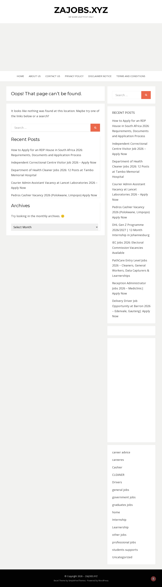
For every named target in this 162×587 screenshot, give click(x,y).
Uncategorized (122, 557)
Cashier (117, 467)
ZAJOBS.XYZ (81, 10)
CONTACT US (52, 76)
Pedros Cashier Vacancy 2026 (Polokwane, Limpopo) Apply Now (54, 195)
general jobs (120, 490)
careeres (118, 460)
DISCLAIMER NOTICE (100, 76)
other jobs (119, 535)
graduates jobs (122, 505)
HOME (20, 76)
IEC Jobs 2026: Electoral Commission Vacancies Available (127, 248)
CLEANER (118, 475)
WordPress (103, 580)
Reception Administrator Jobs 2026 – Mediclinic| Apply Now (129, 288)
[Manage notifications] (153, 578)
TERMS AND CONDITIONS (130, 76)
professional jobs (124, 542)
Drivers (117, 482)
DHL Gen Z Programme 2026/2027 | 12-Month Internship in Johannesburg (131, 230)
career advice (121, 452)
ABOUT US (35, 76)
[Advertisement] (81, 47)
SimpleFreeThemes (77, 580)
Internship (119, 520)
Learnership (120, 527)
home (116, 512)
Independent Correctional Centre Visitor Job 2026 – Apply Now (53, 162)
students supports (125, 550)
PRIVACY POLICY (74, 76)
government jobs (124, 497)
